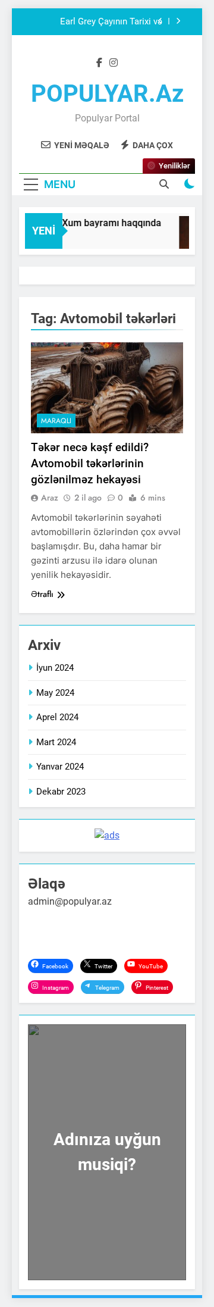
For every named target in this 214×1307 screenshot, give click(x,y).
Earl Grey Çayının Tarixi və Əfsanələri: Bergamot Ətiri (110, 22)
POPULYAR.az (107, 94)
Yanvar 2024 (60, 766)
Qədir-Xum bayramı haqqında (96, 223)
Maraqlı (56, 420)
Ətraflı (42, 594)
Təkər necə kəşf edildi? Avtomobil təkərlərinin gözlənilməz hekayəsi (90, 463)
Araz (49, 498)
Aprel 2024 (57, 717)
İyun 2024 (55, 667)
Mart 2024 (56, 742)
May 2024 (55, 692)
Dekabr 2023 (61, 791)
